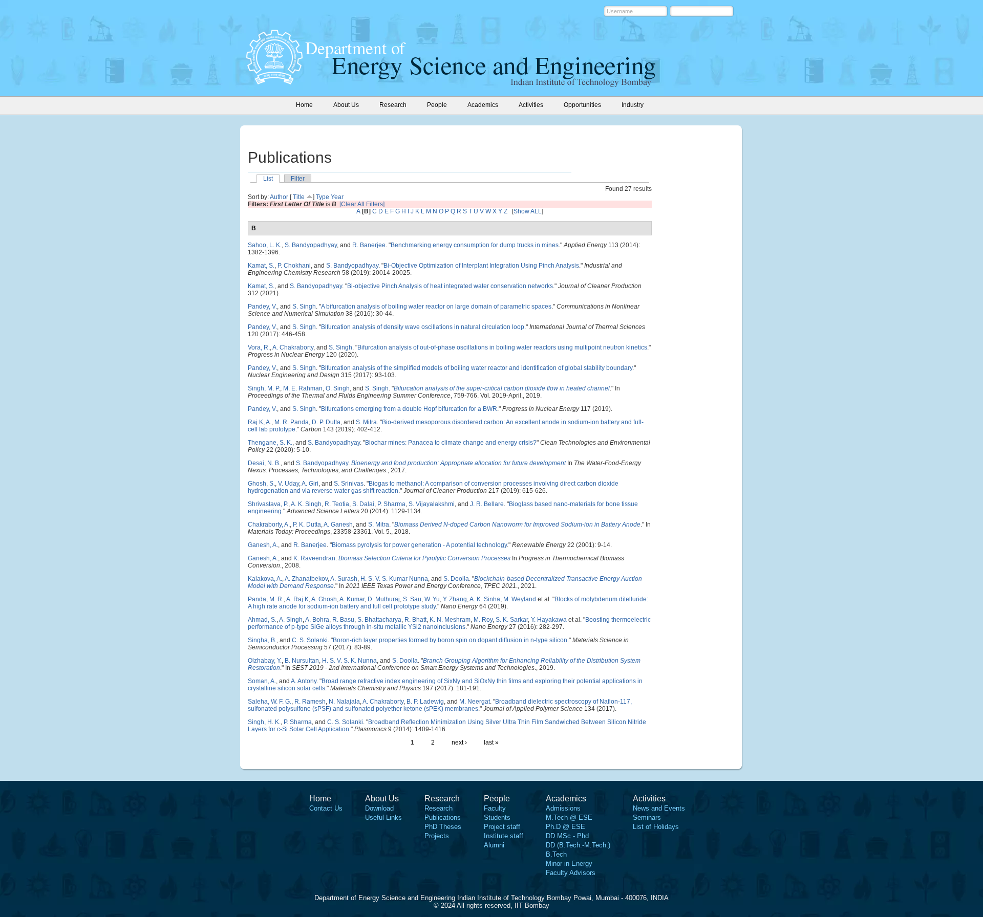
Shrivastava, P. (268, 504)
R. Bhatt (415, 619)
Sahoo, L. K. (265, 245)
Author (279, 197)
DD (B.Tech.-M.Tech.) (578, 845)
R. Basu (343, 619)
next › (459, 742)
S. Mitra (366, 422)
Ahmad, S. (262, 619)
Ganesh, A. (263, 545)
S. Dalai (363, 504)
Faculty (495, 808)
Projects (436, 836)
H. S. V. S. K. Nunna (349, 660)
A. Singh (291, 619)
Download (379, 808)
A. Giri (310, 483)
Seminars (647, 817)
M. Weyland (519, 599)
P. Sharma (391, 504)
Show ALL (528, 211)
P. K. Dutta (307, 524)
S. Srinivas (349, 483)
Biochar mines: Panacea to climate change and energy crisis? (451, 442)
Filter (298, 178)
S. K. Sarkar (512, 619)
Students (497, 817)
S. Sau (412, 599)
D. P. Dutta (326, 422)
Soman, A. (262, 681)
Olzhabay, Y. (265, 660)
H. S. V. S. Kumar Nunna (394, 578)
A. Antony (303, 681)
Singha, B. (262, 640)
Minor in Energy (569, 863)
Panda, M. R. (266, 599)
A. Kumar (352, 599)
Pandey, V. (262, 306)
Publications (442, 817)
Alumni (494, 845)
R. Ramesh (310, 701)
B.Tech (556, 854)
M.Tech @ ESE (569, 817)
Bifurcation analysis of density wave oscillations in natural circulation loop (422, 327)
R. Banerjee (369, 245)
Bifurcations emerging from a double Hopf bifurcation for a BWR (409, 408)
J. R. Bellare (487, 504)
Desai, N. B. (264, 463)
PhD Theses (442, 827)
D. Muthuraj (384, 599)
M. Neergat (474, 701)
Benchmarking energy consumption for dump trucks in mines (475, 245)
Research (438, 808)
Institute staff (503, 836)
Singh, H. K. (264, 722)
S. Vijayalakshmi (432, 504)
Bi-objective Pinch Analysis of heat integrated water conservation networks (450, 286)
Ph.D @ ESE (565, 827)
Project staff (502, 827)
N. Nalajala (344, 701)
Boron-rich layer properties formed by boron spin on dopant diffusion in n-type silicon (450, 640)
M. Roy (483, 619)
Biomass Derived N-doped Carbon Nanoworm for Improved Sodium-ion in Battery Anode (517, 524)
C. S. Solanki (310, 640)
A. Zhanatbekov (306, 578)
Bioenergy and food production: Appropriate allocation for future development (458, 463)
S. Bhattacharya (379, 619)
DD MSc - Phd (567, 836)
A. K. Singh (306, 504)
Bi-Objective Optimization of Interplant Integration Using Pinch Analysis (481, 265)
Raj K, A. (259, 422)
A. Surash (343, 578)
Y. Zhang (455, 599)
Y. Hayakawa (549, 619)
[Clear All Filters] (361, 204)
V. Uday (288, 483)
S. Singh (304, 306)
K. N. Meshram (450, 619)
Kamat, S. (261, 265)
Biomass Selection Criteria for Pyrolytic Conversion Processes (424, 558)
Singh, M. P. (264, 388)
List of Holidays (656, 827)
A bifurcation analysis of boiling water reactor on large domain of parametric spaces (436, 306)
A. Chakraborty (292, 347)
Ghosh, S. (261, 483)
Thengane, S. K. (270, 442)
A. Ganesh (338, 524)
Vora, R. (259, 347)
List (268, 178)
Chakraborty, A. (269, 524)
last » (491, 742)
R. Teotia (337, 504)
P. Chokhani (294, 265)
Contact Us (326, 808)
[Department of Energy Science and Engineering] (274, 81)
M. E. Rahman (303, 388)
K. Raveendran (314, 558)
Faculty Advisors (570, 873)
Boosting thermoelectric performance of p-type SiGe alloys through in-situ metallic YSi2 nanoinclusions (449, 623)
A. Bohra (317, 619)
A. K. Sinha (484, 599)
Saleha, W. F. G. (269, 701)
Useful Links (383, 817)
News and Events (659, 808)
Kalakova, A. (265, 578)
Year (337, 197)
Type (322, 197)
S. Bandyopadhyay (311, 245)
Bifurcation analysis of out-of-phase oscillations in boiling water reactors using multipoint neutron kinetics (502, 347)
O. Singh (338, 388)
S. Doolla (456, 578)
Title (299, 197)
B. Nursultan (302, 660)
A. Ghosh (324, 599)
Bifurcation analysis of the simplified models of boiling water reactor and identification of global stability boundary (476, 368)
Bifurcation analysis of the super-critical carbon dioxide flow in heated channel (502, 388)
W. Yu (432, 599)
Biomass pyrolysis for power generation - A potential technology (419, 545)
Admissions (563, 808)
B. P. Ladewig (425, 701)
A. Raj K (297, 599)
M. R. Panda (291, 422)
